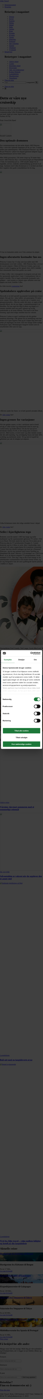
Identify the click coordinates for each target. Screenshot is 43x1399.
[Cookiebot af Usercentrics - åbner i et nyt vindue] (30, 653)
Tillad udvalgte (21, 737)
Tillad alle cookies (21, 731)
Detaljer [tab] (21, 660)
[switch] (37, 706)
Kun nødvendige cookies (21, 744)
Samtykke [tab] (8, 660)
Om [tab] (35, 660)
